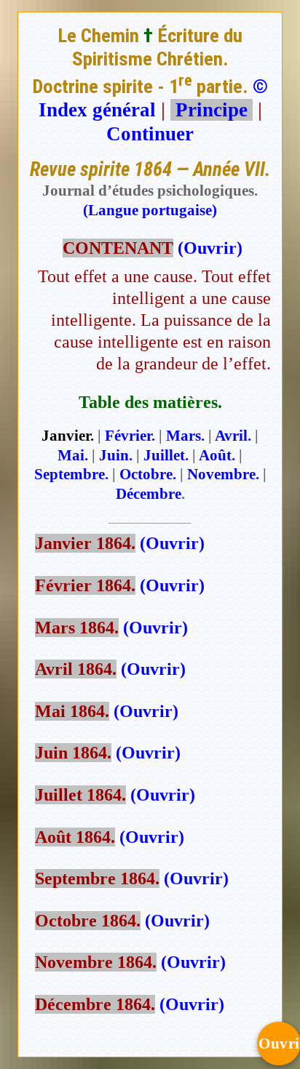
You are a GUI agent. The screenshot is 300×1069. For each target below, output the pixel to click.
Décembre (148, 494)
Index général (97, 110)
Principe (211, 110)
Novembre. (223, 474)
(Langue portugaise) (150, 210)
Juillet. (166, 455)
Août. (217, 455)
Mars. (185, 435)
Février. (130, 435)
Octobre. (147, 474)
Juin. (116, 455)
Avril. (233, 435)
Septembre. (71, 474)
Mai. (73, 455)
